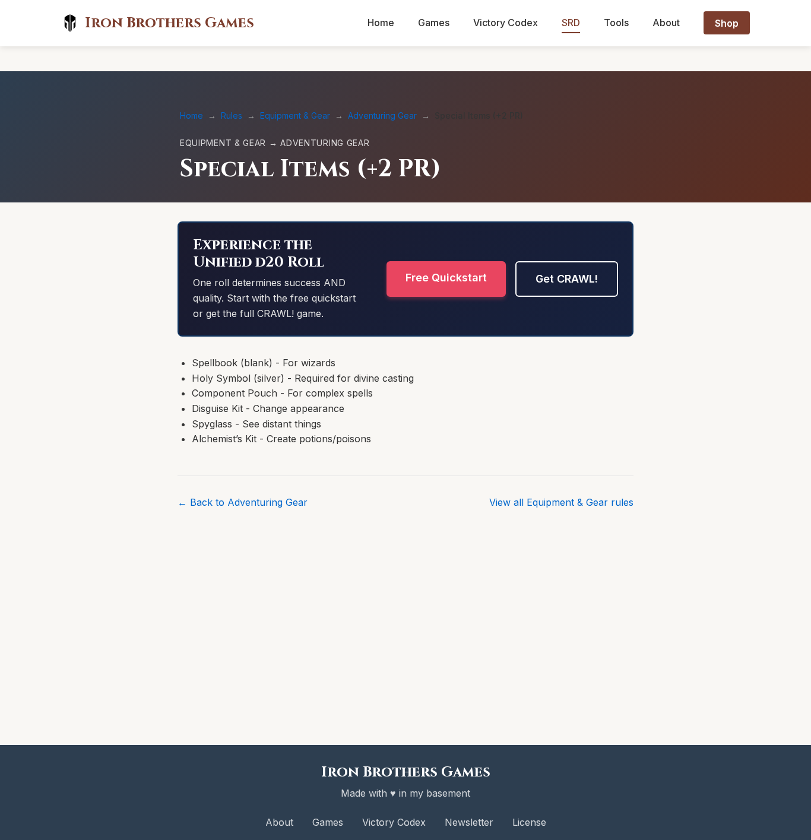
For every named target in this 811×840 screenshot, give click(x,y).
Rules (231, 115)
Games (433, 22)
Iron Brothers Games (169, 23)
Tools (616, 22)
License (529, 822)
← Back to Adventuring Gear (243, 502)
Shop (727, 22)
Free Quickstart (446, 277)
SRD (571, 22)
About (666, 22)
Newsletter (469, 822)
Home (381, 22)
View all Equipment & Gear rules (561, 502)
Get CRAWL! (567, 278)
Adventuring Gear (382, 115)
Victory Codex (505, 22)
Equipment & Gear (295, 115)
